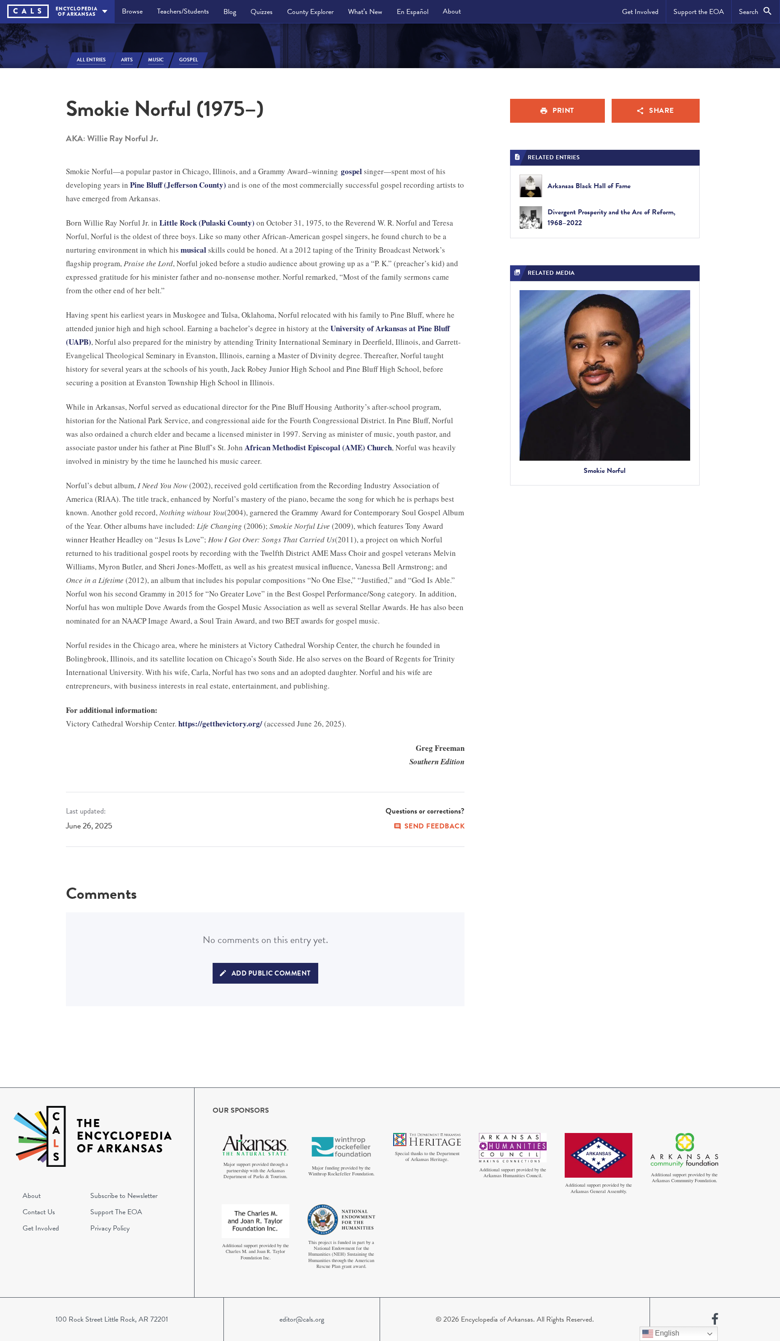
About (452, 11)
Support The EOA (116, 1212)
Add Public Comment (271, 973)
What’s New (365, 11)
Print (563, 110)
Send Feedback (434, 826)
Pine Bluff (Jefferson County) (178, 184)
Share (661, 110)
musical (193, 249)
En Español (412, 11)
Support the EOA (698, 11)
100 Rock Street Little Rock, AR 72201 (112, 1319)
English (666, 1333)
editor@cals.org (301, 1319)
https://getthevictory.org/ (220, 723)
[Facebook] (715, 1319)
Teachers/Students (183, 11)
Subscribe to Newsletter (124, 1195)
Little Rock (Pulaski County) (207, 222)
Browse (132, 11)
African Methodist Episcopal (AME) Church (318, 447)
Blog (229, 11)
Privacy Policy (110, 1228)
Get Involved (640, 11)
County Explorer (310, 11)
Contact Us (39, 1212)
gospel (351, 171)
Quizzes (262, 11)
